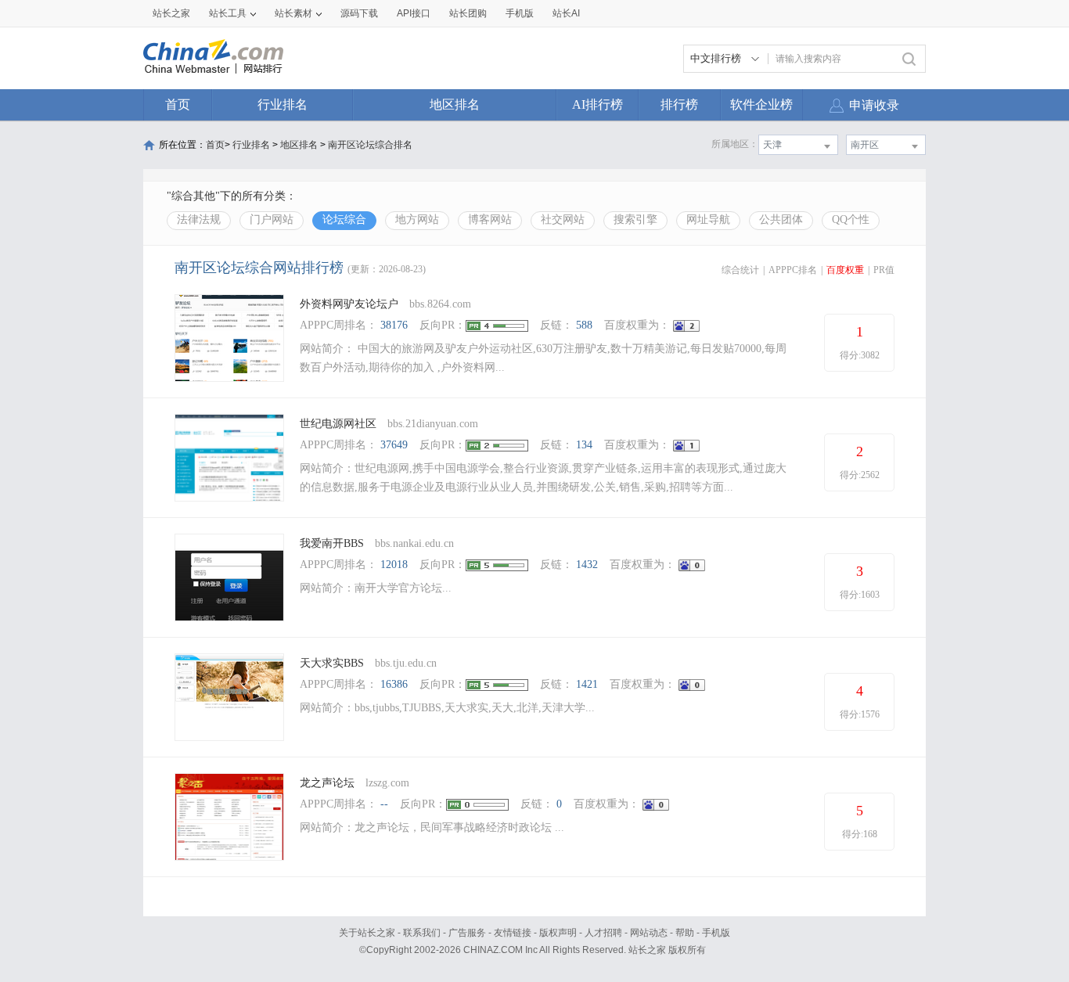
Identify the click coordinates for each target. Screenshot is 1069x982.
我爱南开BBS (332, 543)
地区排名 (455, 104)
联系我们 (422, 932)
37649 (394, 445)
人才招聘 (603, 932)
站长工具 (228, 13)
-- (384, 804)
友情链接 (512, 932)
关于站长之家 (367, 932)
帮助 (684, 932)
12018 (394, 564)
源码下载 (359, 13)
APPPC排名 (792, 269)
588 (584, 325)
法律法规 (199, 219)
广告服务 (467, 932)
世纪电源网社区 (338, 424)
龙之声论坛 (327, 783)
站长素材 (293, 13)
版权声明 (558, 932)
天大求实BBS (332, 663)
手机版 (716, 932)
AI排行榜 (597, 104)
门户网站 (271, 219)
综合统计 (740, 269)
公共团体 (781, 219)
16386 (394, 684)
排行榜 (679, 104)
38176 (394, 325)
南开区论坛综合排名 (370, 144)
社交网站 (563, 219)
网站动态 (649, 932)
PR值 (883, 269)
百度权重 (845, 269)
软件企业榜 (761, 104)
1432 (587, 564)
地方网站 (417, 219)
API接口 (413, 13)
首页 (177, 104)
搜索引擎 (635, 219)
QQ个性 (850, 219)
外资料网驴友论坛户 (349, 304)
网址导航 (708, 219)
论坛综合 (344, 219)
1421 (587, 684)
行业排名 (282, 104)
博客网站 (490, 219)
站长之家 (171, 13)
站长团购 (468, 13)
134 (584, 445)
